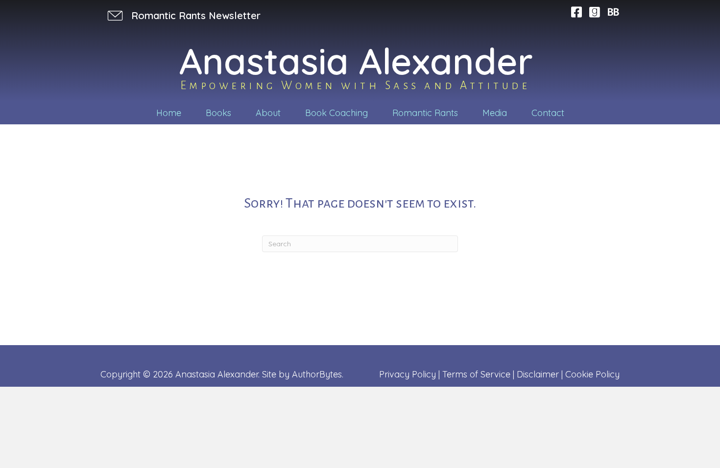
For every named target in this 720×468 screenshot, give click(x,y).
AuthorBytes (317, 374)
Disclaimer (538, 374)
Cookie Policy (592, 374)
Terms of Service (476, 374)
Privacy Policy (407, 374)
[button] (182, 15)
